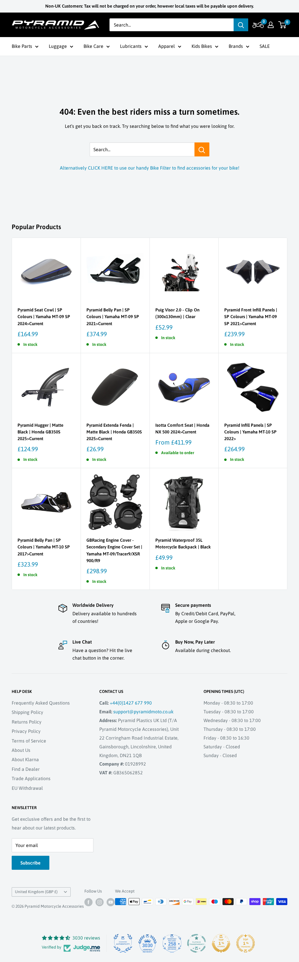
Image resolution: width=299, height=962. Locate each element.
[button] (257, 25)
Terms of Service (29, 740)
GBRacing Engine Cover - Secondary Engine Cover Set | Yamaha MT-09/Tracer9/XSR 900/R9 (114, 550)
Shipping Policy (27, 712)
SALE (265, 46)
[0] (282, 24)
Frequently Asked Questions (41, 702)
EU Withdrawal (27, 788)
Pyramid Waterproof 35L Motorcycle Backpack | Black (183, 543)
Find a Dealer (26, 769)
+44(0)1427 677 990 (131, 702)
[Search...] (201, 149)
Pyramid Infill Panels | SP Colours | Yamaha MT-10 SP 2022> (250, 432)
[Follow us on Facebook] (88, 902)
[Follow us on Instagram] (99, 902)
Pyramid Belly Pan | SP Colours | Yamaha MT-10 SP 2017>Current (44, 547)
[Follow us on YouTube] (111, 902)
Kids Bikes (202, 46)
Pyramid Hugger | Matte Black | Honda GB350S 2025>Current (40, 432)
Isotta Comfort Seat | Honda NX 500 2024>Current (182, 428)
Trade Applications (31, 778)
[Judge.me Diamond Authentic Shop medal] (123, 943)
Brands (236, 46)
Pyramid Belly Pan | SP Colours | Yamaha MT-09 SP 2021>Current (112, 316)
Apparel (166, 46)
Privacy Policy (26, 731)
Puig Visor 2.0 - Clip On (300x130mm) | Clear (177, 313)
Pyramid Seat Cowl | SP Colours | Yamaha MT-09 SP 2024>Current (44, 316)
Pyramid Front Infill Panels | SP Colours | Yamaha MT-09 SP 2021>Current (250, 316)
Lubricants (131, 46)
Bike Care (93, 46)
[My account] (271, 25)
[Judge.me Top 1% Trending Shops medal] (245, 943)
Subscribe (30, 862)
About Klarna (25, 759)
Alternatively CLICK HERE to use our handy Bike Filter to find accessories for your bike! (149, 167)
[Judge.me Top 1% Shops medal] (221, 943)
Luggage (58, 46)
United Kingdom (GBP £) (36, 891)
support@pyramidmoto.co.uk (143, 711)
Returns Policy (26, 721)
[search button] (241, 24)
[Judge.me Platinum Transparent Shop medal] (196, 943)
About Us (21, 750)
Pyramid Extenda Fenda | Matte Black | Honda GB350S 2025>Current (114, 432)
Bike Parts (22, 46)
